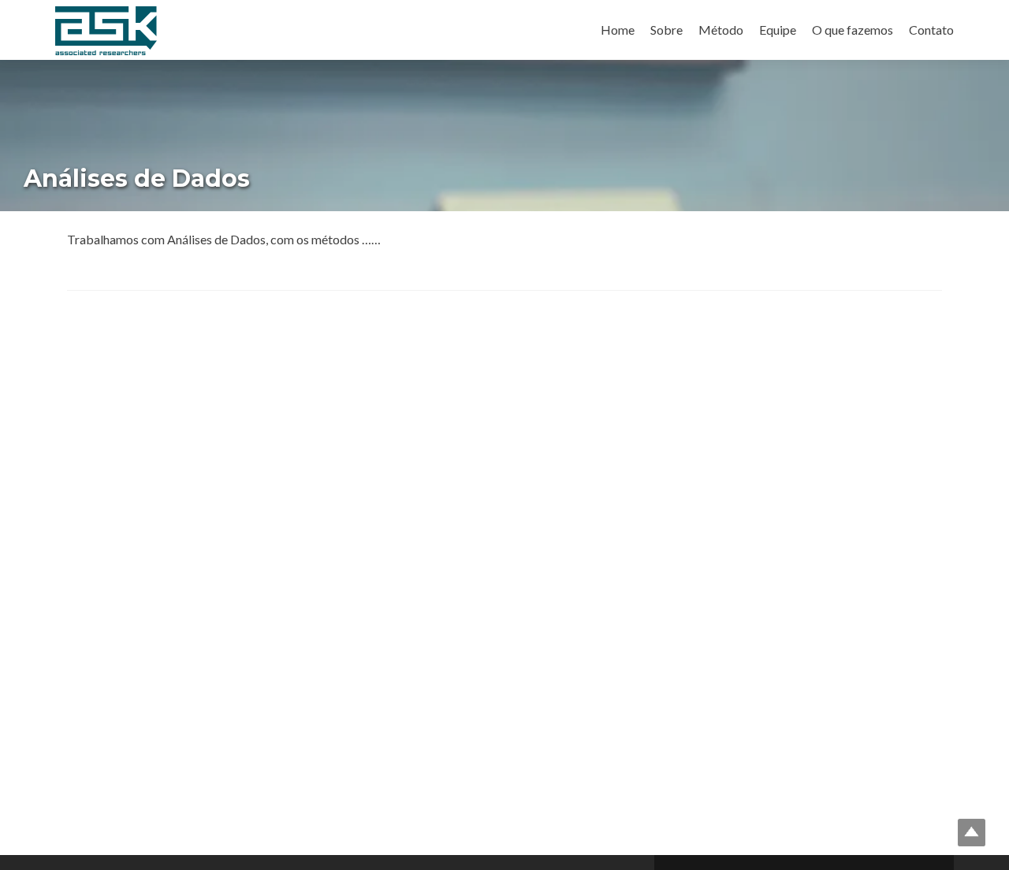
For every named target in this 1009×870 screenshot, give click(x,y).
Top (971, 832)
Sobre (666, 29)
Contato (931, 29)
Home (618, 29)
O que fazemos (852, 29)
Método (720, 29)
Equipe (777, 29)
